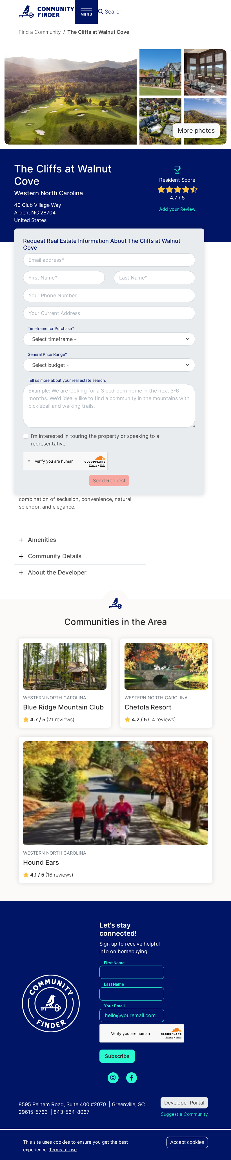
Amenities (42, 539)
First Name (114, 962)
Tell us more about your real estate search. (67, 380)
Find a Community (40, 32)
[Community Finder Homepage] (47, 11)
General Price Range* (47, 354)
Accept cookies (187, 1142)
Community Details (54, 556)
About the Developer (57, 572)
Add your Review (177, 209)
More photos (196, 130)
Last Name (114, 984)
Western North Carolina (48, 193)
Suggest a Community (184, 1114)
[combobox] (109, 313)
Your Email (114, 1005)
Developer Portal (184, 1103)
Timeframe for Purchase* (51, 328)
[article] (65, 683)
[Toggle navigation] (86, 12)
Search (113, 11)
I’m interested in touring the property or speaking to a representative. (95, 440)
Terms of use (63, 1149)
